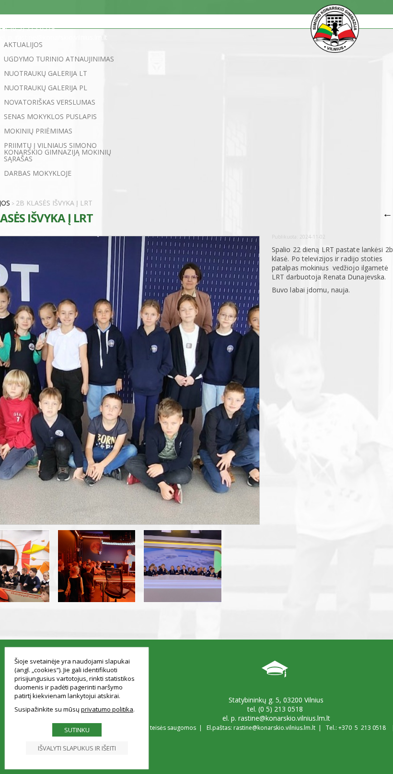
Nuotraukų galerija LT (45, 73)
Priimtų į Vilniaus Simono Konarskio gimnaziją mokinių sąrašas (57, 152)
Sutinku (77, 730)
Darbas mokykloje (37, 173)
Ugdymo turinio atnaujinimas (59, 58)
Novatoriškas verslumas (49, 102)
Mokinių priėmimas (38, 130)
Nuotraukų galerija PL (45, 87)
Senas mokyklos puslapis (50, 116)
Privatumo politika (107, 709)
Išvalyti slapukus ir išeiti (77, 748)
